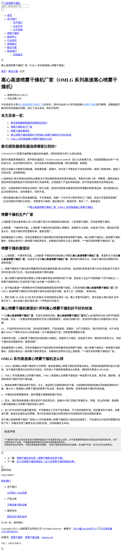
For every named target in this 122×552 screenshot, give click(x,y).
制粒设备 (22, 504)
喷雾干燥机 (13, 33)
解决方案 (12, 47)
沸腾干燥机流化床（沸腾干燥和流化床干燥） (40, 458)
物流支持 (12, 516)
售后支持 (22, 516)
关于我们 (12, 19)
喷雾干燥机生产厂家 (21, 127)
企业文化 (18, 26)
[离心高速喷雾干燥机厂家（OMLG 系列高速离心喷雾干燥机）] (61, 207)
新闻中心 (12, 37)
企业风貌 (22, 493)
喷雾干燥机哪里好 (20, 131)
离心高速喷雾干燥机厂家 (31, 104)
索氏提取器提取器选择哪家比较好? (29, 123)
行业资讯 (12, 40)
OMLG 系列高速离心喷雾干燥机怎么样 (31, 139)
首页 (9, 15)
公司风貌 (18, 29)
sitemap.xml (47, 537)
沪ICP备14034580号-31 (85, 528)
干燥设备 (12, 504)
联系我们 (12, 51)
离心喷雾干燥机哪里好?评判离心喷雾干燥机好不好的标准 (41, 135)
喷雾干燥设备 (32, 537)
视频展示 (12, 44)
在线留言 (18, 54)
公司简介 (12, 493)
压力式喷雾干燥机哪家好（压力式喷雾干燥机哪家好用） (46, 461)
